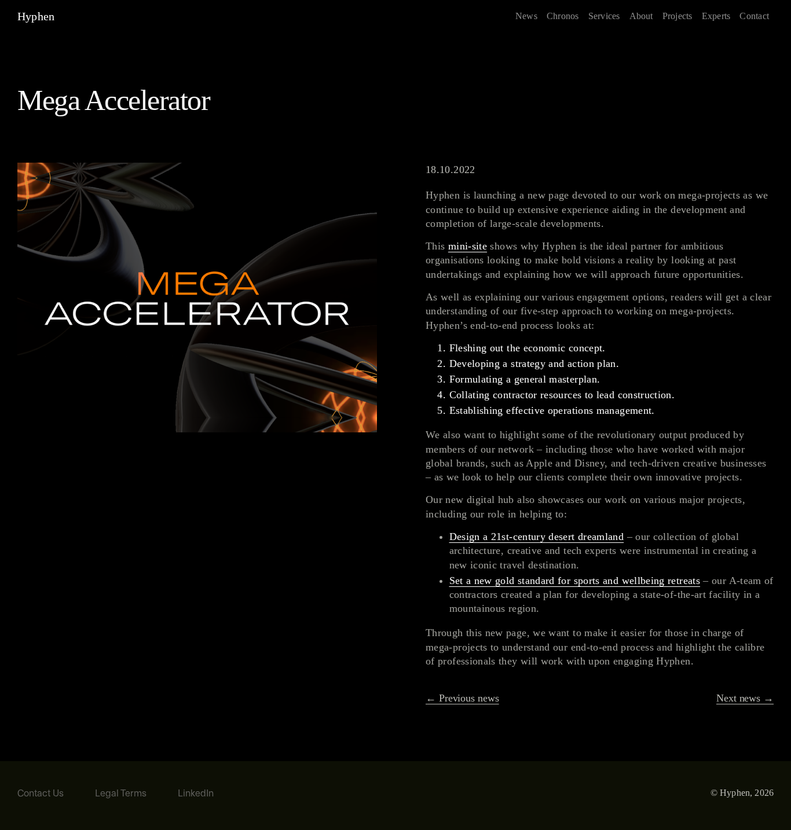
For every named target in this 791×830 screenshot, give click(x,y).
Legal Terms (121, 793)
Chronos (563, 16)
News (526, 16)
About (641, 16)
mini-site (467, 246)
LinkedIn (196, 793)
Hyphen (35, 16)
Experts (716, 16)
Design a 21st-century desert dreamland (536, 536)
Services (604, 16)
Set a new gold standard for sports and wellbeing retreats (575, 580)
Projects (677, 16)
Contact (754, 16)
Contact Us (40, 793)
